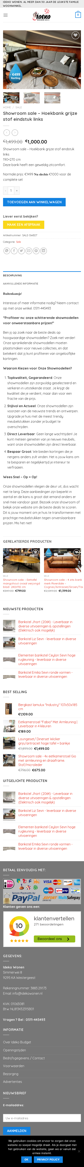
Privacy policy (48, 1159)
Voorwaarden (13, 1066)
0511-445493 (35, 1020)
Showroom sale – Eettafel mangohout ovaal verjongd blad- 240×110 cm (21, 583)
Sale (18, 107)
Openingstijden (14, 1050)
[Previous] (9, 60)
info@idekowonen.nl (27, 993)
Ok (26, 1159)
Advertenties (12, 1082)
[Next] (74, 60)
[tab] (42, 275)
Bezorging (10, 1074)
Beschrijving (12, 275)
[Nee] (79, 1152)
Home (7, 107)
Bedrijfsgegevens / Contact (24, 1058)
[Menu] (5, 15)
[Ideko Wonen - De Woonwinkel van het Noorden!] (42, 15)
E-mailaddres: (13, 1105)
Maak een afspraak (23, 225)
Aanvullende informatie (20, 283)
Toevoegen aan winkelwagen (34, 202)
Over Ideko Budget (17, 1042)
